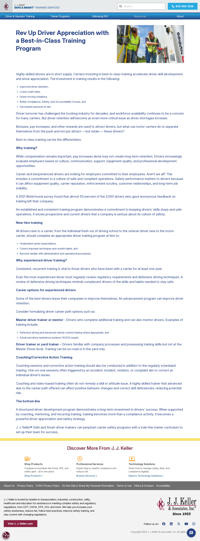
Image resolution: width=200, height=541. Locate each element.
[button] (20, 16)
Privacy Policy (25, 485)
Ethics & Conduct (144, 485)
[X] (178, 523)
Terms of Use (124, 485)
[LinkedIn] (171, 523)
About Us (9, 485)
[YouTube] (186, 523)
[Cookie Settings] (6, 535)
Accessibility (163, 485)
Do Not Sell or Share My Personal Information (88, 485)
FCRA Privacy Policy (48, 485)
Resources (140, 16)
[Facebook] (163, 523)
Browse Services (86, 475)
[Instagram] (193, 523)
